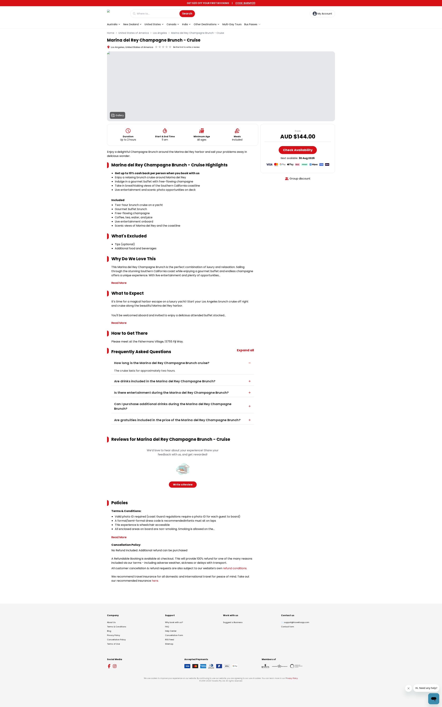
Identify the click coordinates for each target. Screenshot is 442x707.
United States (153, 24)
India (185, 24)
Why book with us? (174, 622)
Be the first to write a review (186, 47)
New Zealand (131, 24)
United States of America (133, 33)
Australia (112, 24)
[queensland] (296, 666)
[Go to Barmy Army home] (117, 13)
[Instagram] (115, 666)
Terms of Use (113, 644)
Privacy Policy (113, 635)
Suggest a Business (233, 622)
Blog (109, 631)
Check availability (298, 150)
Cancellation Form (174, 635)
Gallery (120, 115)
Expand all (245, 350)
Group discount (300, 179)
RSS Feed (169, 639)
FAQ (167, 626)
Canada (171, 24)
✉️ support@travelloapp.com (295, 622)
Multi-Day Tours (232, 24)
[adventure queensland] (279, 666)
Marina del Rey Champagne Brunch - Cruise (197, 33)
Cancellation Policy (116, 639)
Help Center (170, 631)
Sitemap (169, 644)
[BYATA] (265, 666)
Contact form (287, 626)
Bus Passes (250, 24)
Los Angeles (160, 33)
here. (155, 581)
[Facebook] (109, 666)
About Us (111, 622)
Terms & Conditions (116, 626)
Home (110, 33)
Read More (119, 283)
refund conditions (235, 568)
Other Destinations (205, 24)
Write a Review (183, 484)
